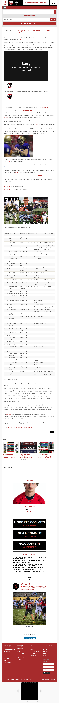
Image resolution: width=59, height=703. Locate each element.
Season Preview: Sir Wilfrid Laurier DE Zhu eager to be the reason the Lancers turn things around (28, 565)
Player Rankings (20, 657)
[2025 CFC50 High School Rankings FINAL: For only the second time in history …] (28, 448)
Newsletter (45, 657)
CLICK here (53, 2)
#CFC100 (6, 117)
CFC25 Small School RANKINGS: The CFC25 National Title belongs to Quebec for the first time (9, 457)
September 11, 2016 (27, 110)
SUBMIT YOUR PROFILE (29, 23)
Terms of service (7, 651)
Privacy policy (7, 654)
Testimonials (6, 658)
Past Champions (33, 653)
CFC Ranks (11, 31)
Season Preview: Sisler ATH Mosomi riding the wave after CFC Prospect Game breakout (29, 558)
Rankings (30, 427)
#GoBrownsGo (45, 107)
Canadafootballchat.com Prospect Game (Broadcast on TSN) (22, 653)
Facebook (45, 651)
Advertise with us (7, 662)
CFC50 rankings (14, 427)
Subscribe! (46, 672)
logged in (9, 471)
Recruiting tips (33, 655)
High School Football (22, 427)
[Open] (29, 608)
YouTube (44, 655)
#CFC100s (37, 124)
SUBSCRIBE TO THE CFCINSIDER (36, 3)
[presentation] (27, 511)
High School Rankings (21, 659)
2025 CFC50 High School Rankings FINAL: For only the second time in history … (27, 456)
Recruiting (32, 649)
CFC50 (8, 427)
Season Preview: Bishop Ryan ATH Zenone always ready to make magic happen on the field (28, 561)
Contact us (6, 660)
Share (25, 701)
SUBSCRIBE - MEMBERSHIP (9, 649)
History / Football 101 (34, 651)
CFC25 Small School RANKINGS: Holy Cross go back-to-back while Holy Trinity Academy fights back (45, 457)
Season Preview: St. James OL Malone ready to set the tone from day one (29, 572)
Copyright (6, 656)
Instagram (45, 649)
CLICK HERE (7, 186)
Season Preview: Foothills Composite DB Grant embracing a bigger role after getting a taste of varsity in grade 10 (29, 568)
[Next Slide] (41, 690)
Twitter (44, 653)
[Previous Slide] (18, 690)
